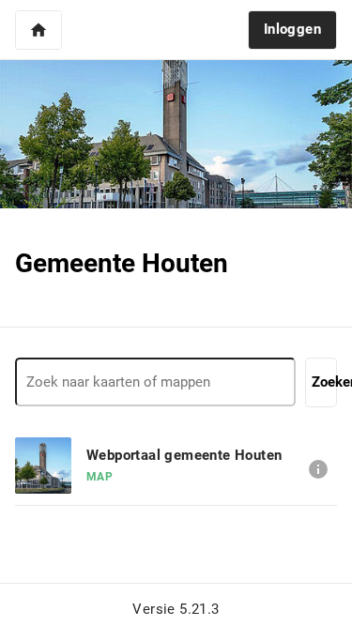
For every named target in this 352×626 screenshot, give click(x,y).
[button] (38, 30)
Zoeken (324, 382)
